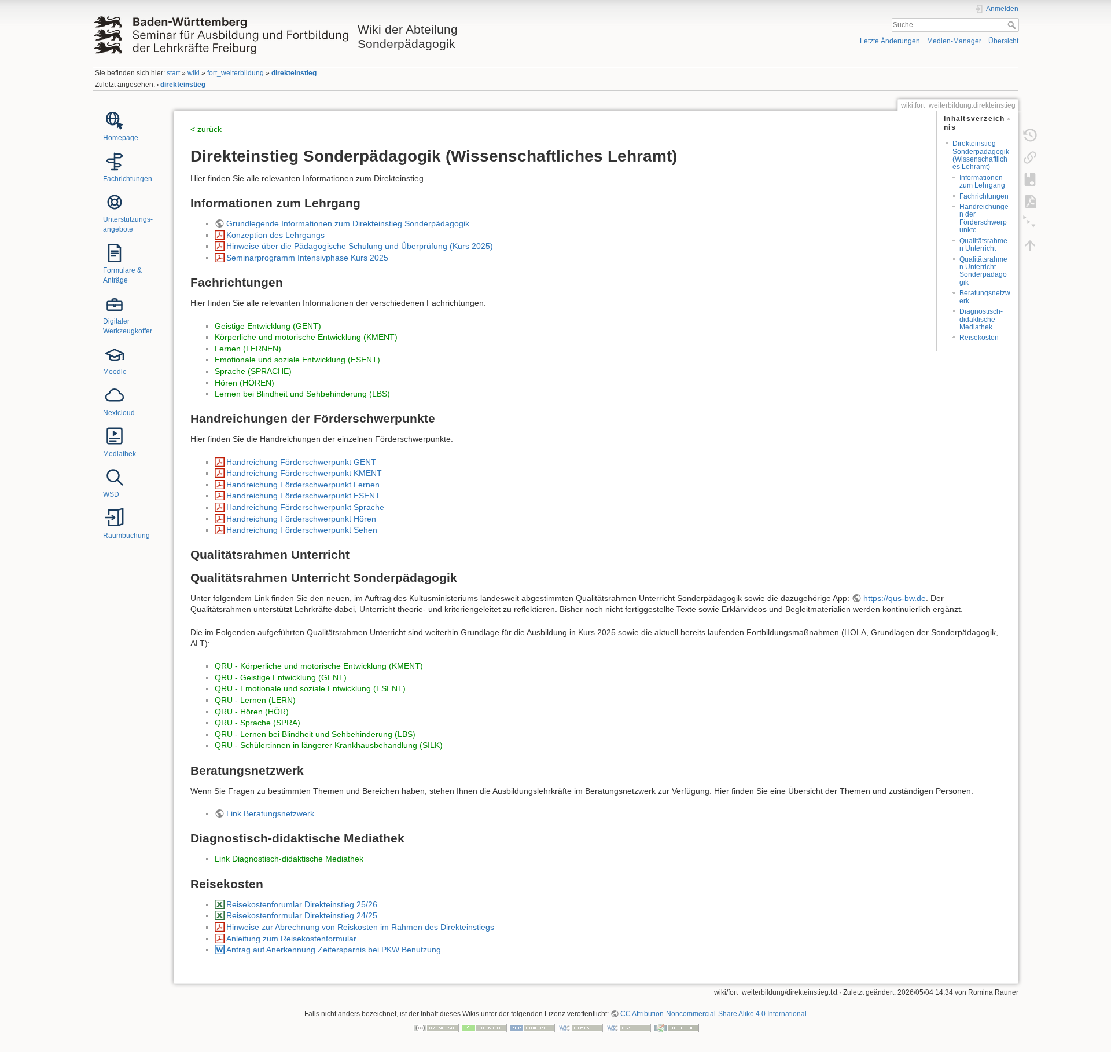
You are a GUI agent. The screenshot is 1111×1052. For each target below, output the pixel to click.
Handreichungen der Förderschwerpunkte (984, 218)
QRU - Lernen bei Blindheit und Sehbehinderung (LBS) (315, 734)
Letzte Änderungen (890, 41)
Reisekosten (979, 337)
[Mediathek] (114, 435)
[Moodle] (114, 354)
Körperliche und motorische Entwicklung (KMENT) (306, 337)
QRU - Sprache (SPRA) (257, 722)
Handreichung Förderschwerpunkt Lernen (303, 484)
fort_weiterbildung (235, 73)
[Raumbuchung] (114, 518)
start (173, 73)
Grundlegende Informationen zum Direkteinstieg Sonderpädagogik (347, 223)
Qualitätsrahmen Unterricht (983, 244)
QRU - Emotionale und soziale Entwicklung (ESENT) (310, 688)
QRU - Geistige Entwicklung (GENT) (281, 677)
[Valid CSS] (628, 1027)
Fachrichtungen (984, 196)
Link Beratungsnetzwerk (270, 813)
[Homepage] (114, 120)
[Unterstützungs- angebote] (114, 201)
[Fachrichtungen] (114, 161)
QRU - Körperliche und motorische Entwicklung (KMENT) (319, 665)
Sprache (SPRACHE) (253, 371)
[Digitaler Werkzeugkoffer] (114, 303)
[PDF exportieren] (1030, 201)
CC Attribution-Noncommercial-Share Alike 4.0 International (713, 1014)
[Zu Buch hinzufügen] (1030, 179)
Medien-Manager (954, 41)
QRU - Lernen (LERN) (255, 700)
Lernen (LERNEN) (248, 348)
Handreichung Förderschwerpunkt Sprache (305, 507)
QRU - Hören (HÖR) (252, 711)
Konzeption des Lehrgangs (275, 235)
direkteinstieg (294, 73)
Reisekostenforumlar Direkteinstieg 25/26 (301, 904)
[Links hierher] (1030, 157)
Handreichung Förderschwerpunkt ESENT (303, 495)
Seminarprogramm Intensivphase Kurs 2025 (307, 257)
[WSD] (114, 476)
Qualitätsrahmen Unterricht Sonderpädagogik (983, 271)
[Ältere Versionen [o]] (1030, 135)
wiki (193, 73)
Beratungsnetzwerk (984, 297)
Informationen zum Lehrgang (982, 181)
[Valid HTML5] (580, 1027)
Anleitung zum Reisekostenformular (291, 938)
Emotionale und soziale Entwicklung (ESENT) (297, 359)
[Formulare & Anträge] (114, 252)
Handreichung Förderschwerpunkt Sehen (301, 529)
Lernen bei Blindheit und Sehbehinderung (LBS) (302, 393)
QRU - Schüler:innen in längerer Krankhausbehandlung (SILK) (329, 745)
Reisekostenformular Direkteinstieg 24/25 (301, 915)
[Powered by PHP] (532, 1027)
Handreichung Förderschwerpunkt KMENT (304, 473)
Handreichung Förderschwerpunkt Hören (301, 518)
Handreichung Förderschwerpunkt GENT (301, 462)
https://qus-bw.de (894, 598)
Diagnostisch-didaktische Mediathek (981, 319)
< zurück (206, 129)
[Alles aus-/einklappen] (1030, 223)
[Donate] (484, 1027)
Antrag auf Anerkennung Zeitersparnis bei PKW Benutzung (333, 949)
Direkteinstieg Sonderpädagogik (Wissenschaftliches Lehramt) (980, 155)
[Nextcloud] (114, 395)
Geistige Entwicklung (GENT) (268, 326)
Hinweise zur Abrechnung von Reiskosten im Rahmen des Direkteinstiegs (360, 927)
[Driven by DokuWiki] (676, 1027)
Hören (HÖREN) (244, 382)
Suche (1012, 25)
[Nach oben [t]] (1030, 245)
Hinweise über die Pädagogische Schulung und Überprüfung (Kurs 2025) (359, 246)
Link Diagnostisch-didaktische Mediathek (289, 858)
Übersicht (1003, 41)
